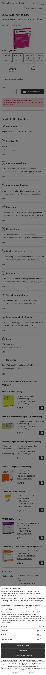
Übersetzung (5, 631)
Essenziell (4, 626)
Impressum (31, 672)
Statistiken (4, 635)
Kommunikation (6, 639)
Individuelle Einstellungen (23, 655)
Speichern (23, 650)
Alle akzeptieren (23, 646)
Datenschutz (15, 672)
